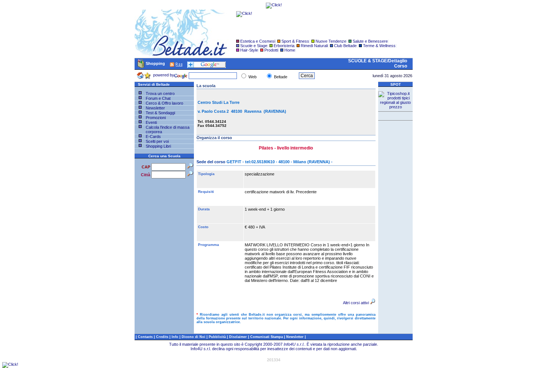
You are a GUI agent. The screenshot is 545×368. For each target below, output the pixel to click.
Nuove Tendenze (331, 41)
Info (175, 337)
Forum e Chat (158, 98)
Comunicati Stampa (267, 337)
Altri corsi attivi (356, 302)
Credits (162, 337)
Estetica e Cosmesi (257, 41)
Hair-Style (249, 50)
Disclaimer (238, 337)
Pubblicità (218, 337)
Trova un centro (160, 93)
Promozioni (156, 117)
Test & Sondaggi (160, 113)
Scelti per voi (157, 141)
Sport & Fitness (295, 41)
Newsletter (155, 108)
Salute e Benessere (370, 41)
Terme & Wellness (379, 45)
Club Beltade (345, 45)
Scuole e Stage (253, 45)
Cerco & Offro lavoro (164, 103)
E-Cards (153, 136)
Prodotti (271, 50)
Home (289, 50)
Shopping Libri (158, 146)
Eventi (151, 122)
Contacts (146, 337)
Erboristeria (284, 45)
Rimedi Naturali (314, 45)
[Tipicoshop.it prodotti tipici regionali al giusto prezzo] (395, 107)
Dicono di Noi (194, 337)
